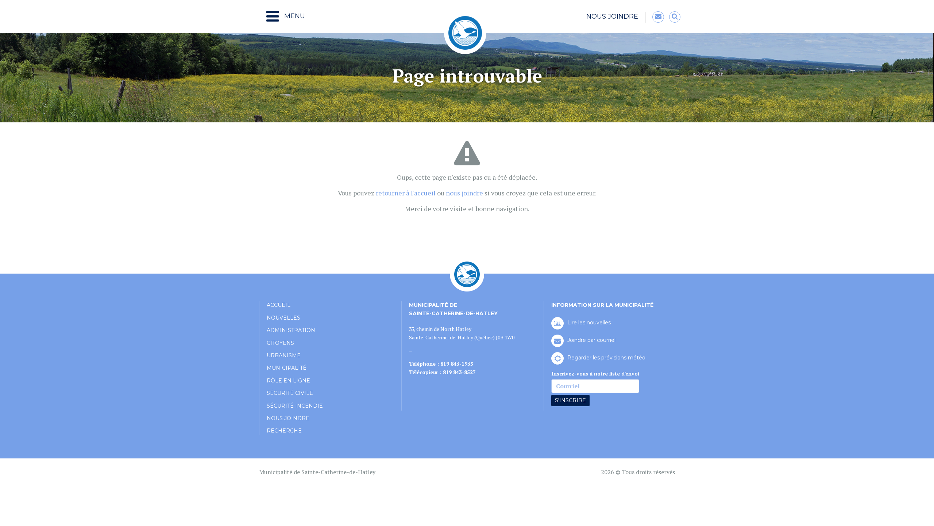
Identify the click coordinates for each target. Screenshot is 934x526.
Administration (291, 330)
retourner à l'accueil (406, 192)
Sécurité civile (290, 393)
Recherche (284, 430)
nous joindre (464, 192)
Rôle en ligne (288, 380)
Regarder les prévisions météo (606, 357)
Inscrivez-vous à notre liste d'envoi (595, 373)
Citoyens (280, 343)
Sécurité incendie (295, 406)
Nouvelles (283, 318)
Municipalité (286, 368)
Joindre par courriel (591, 340)
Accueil (278, 305)
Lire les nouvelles (589, 322)
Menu (293, 16)
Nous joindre (612, 16)
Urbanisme (284, 355)
